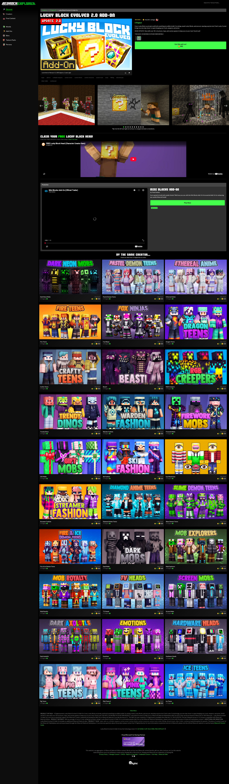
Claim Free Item (72, 139)
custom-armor (68, 77)
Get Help (154, 754)
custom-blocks (78, 77)
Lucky (106, 77)
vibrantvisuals (119, 77)
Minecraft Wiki (163, 754)
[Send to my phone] (125, 73)
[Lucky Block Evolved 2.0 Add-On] (86, 44)
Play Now (187, 203)
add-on (48, 77)
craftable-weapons (58, 77)
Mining (112, 77)
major (42, 77)
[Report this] (129, 73)
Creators (44, 10)
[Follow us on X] (132, 756)
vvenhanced (53, 81)
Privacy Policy (103, 754)
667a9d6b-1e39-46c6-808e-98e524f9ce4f (150, 729)
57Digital (52, 10)
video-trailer (44, 81)
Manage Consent (114, 754)
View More (133, 710)
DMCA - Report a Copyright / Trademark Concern (135, 754)
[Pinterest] (134, 756)
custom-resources (89, 77)
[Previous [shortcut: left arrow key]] (39, 105)
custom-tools (99, 77)
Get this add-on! (181, 45)
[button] (124, 127)
